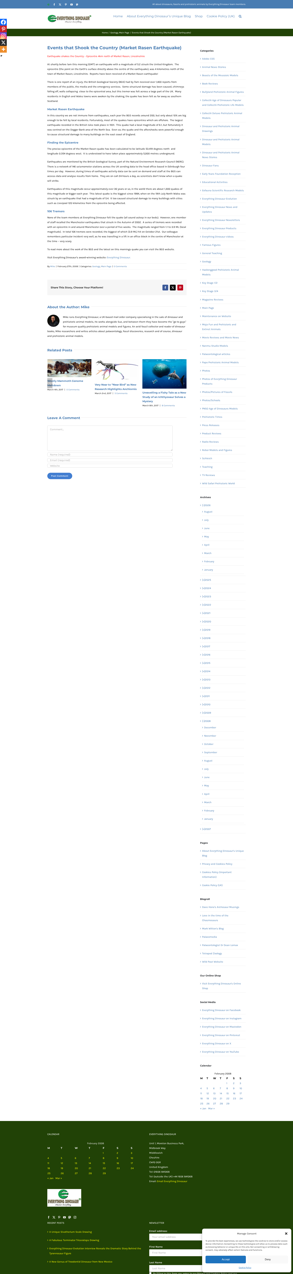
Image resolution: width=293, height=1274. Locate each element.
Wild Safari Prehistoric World (218, 483)
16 (234, 1093)
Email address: (158, 1231)
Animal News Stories (214, 67)
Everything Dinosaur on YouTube (220, 1051)
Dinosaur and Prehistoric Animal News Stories (220, 155)
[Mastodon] (69, 1217)
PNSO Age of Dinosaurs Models (220, 408)
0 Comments (120, 266)
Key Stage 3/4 (210, 291)
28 (221, 1103)
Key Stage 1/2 (210, 282)
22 (227, 1098)
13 (214, 1093)
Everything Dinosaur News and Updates (219, 209)
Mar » (211, 1108)
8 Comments (120, 405)
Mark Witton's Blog (213, 928)
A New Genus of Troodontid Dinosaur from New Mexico (80, 1261)
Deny (268, 1259)
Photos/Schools (211, 400)
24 (241, 1098)
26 (208, 1103)
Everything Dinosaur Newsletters (221, 220)
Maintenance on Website (216, 316)
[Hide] (1, 56)
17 (241, 1093)
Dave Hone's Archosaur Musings (220, 907)
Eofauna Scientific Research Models (223, 190)
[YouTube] (64, 1217)
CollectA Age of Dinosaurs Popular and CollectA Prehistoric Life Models (223, 102)
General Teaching (212, 253)
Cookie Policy (245, 1267)
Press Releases (210, 425)
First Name (156, 1246)
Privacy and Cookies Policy (217, 863)
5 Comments (73, 393)
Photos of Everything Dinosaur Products (219, 381)
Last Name (155, 1262)
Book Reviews (210, 83)
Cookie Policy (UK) (212, 885)
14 (221, 1093)
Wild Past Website (212, 961)
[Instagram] (3, 35)
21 (221, 1098)
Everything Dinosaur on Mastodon (221, 1026)
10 (241, 1088)
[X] (3, 42)
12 (208, 1093)
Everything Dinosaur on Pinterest (221, 1035)
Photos (206, 370)
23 (234, 1098)
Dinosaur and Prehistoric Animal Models (220, 142)
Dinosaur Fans (210, 165)
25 (201, 1103)
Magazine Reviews (212, 299)
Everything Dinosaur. (119, 257)
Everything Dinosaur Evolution (219, 198)
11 (201, 1093)
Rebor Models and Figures (217, 450)
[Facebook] (3, 22)
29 (227, 1103)
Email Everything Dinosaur (172, 1181)
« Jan (203, 1108)
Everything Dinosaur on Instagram (221, 1018)
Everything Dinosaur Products (219, 228)
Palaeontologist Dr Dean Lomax (220, 945)
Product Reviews (211, 433)
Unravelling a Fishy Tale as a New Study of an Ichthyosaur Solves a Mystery (117, 397)
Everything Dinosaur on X (216, 1043)
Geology (96, 266)
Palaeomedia (209, 936)
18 (201, 1098)
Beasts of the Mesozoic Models (220, 75)
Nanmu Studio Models (215, 345)
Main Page (106, 266)
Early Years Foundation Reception (221, 173)
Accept (226, 1259)
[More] (3, 49)
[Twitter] (54, 1217)
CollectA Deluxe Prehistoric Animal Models (222, 115)
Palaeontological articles (216, 354)
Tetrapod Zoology (212, 953)
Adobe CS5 (208, 58)
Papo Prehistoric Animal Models (220, 362)
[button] (286, 1233)
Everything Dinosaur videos (218, 236)
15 (227, 1093)
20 (214, 1098)
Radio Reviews (210, 441)
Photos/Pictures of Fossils (217, 392)
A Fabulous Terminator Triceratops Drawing (74, 1240)
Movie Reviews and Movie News (220, 337)
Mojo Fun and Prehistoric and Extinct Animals (219, 327)
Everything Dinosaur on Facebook (221, 1010)
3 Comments (168, 388)
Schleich (207, 458)
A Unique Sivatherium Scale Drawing (70, 1231)
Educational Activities (215, 182)
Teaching (207, 466)
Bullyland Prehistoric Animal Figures (223, 91)
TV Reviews (208, 475)
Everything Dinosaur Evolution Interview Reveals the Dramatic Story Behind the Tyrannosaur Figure (95, 1251)
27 (214, 1103)
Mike (52, 266)
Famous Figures (211, 244)
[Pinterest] (3, 29)
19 (208, 1098)
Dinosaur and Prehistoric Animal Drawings (220, 129)
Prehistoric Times (212, 416)
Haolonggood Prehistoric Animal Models (220, 272)
